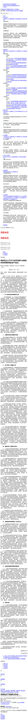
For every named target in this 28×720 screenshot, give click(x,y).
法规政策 (14, 199)
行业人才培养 (6, 155)
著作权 (12, 10)
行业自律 (15, 171)
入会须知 (6, 136)
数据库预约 (7, 199)
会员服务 (5, 135)
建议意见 (23, 690)
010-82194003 (8, 706)
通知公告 (6, 51)
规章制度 (13, 18)
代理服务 (21, 10)
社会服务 (5, 194)
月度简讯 (19, 136)
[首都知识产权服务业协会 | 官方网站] (10, 9)
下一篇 (14, 658)
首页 (4, 15)
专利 (7, 10)
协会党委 (6, 111)
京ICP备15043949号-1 (6, 702)
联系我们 (5, 225)
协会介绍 (5, 17)
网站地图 (13, 690)
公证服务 (17, 197)
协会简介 (6, 18)
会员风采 (19, 51)
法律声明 (18, 690)
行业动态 (5, 254)
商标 (9, 10)
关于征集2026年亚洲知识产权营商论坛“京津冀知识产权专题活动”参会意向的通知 (16, 67)
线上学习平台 (7, 156)
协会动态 (13, 51)
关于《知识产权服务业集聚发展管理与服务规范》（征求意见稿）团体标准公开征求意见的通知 (16, 60)
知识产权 (16, 10)
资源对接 (13, 136)
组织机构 (19, 18)
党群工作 (5, 110)
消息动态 (5, 49)
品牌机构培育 (7, 171)
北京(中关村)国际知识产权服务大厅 (12, 196)
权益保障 (5, 170)
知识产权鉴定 (9, 197)
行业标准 (23, 197)
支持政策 (8, 138)
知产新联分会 (20, 111)
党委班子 (13, 111)
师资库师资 (15, 156)
